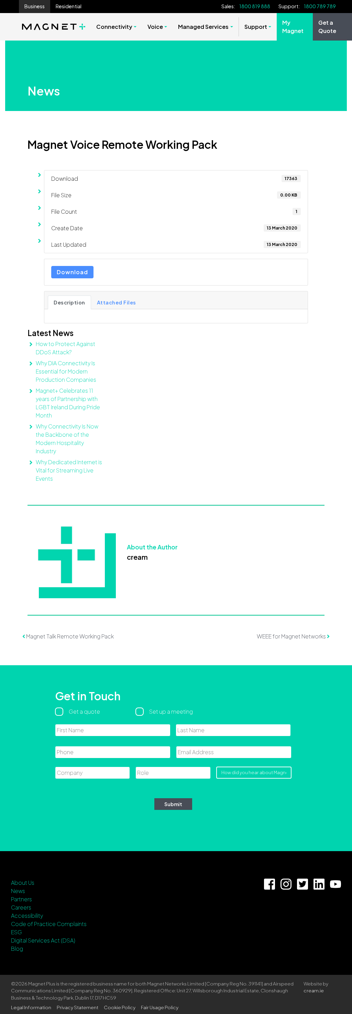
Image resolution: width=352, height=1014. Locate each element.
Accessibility (27, 915)
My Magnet (293, 26)
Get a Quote (327, 26)
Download (72, 272)
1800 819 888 (254, 6)
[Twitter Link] (302, 884)
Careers (21, 907)
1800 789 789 (320, 6)
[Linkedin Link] (319, 884)
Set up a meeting (171, 711)
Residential (68, 6)
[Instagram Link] (286, 884)
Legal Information (31, 1007)
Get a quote (84, 711)
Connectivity (114, 26)
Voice (155, 26)
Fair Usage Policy (159, 1007)
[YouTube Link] (335, 884)
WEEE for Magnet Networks (292, 636)
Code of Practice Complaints (49, 923)
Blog (17, 948)
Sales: (228, 6)
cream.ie (314, 990)
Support (255, 26)
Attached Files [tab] (116, 302)
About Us (22, 882)
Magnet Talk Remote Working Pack (69, 636)
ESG (16, 932)
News (18, 890)
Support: (289, 6)
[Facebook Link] (269, 884)
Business (34, 6)
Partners (21, 899)
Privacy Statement (77, 1007)
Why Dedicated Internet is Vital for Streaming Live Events (69, 470)
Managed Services (203, 26)
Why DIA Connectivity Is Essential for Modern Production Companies (66, 371)
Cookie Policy (119, 1007)
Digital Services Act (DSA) (43, 940)
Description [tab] (69, 302)
